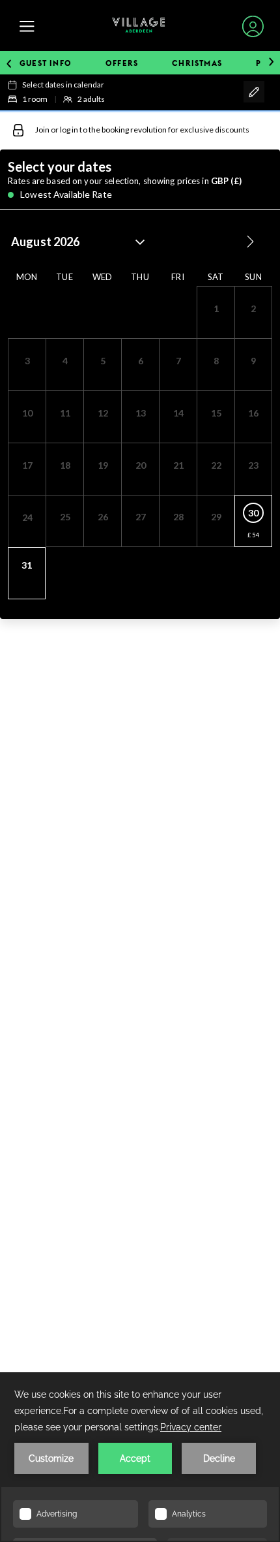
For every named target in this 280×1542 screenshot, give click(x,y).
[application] (140, 1457)
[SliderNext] (271, 62)
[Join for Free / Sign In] (253, 26)
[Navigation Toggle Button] (27, 26)
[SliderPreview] (9, 62)
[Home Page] (138, 26)
